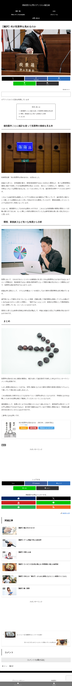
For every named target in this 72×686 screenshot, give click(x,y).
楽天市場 (33, 428)
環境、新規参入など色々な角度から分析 (33, 114)
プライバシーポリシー (18, 680)
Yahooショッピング (46, 428)
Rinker (26, 424)
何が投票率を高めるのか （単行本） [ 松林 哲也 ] (36, 422)
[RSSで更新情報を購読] (53, 507)
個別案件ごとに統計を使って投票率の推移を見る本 (37, 111)
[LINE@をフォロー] (53, 502)
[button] (47, 83)
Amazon (23, 428)
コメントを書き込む (36, 660)
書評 (4, 445)
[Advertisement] (36, 463)
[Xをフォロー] (53, 498)
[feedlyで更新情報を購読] (18, 507)
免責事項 (53, 680)
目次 (33, 107)
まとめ (23, 116)
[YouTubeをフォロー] (18, 502)
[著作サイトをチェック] (18, 498)
